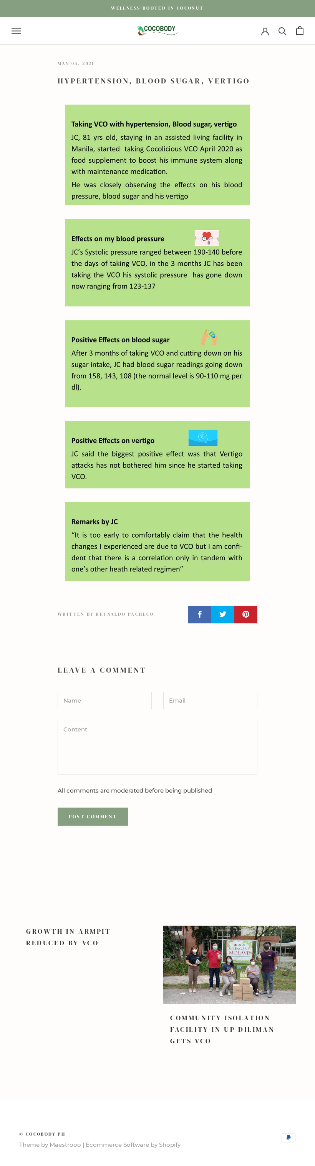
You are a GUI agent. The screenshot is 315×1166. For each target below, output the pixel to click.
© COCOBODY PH (42, 1134)
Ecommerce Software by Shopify (133, 1144)
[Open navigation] (16, 30)
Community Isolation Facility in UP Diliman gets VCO (222, 1029)
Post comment (93, 816)
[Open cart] (299, 30)
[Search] (283, 31)
